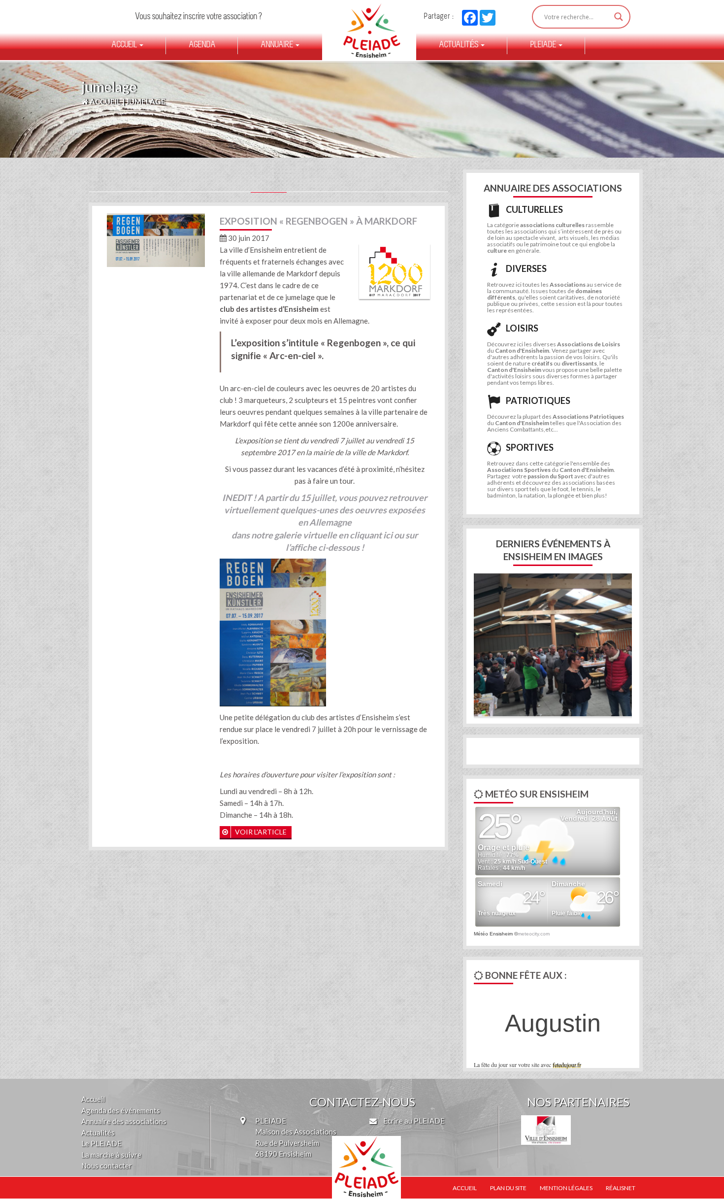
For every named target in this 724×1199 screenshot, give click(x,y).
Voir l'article (260, 832)
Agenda (202, 45)
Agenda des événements (120, 1110)
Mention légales (566, 1188)
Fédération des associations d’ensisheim (368, 30)
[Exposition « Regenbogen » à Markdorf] (156, 238)
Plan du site (508, 1188)
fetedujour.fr (567, 1064)
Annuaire (278, 45)
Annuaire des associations (123, 1121)
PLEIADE (544, 45)
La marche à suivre (111, 1154)
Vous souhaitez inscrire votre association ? (198, 17)
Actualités (459, 45)
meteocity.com (534, 933)
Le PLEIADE (101, 1143)
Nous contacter (106, 1165)
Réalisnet (620, 1188)
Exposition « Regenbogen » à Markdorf (318, 221)
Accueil (124, 45)
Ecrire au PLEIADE (413, 1120)
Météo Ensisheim (493, 933)
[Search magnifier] (618, 17)
